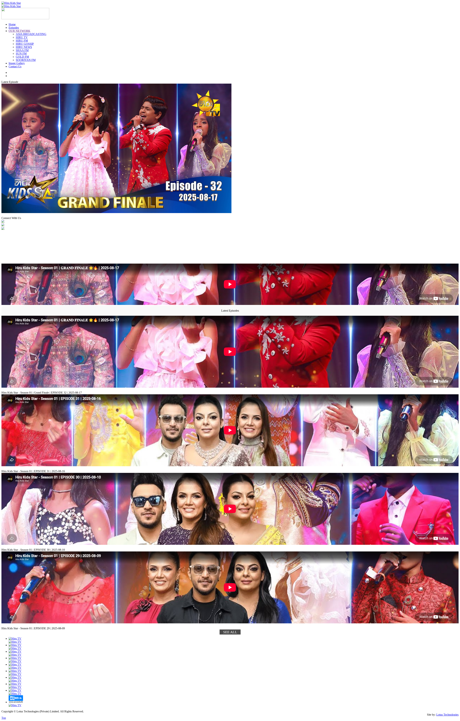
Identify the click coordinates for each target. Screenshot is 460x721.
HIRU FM (22, 40)
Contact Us (15, 66)
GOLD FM (22, 56)
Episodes (14, 27)
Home (12, 24)
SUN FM (21, 53)
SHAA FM (22, 50)
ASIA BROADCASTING (31, 34)
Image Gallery (17, 63)
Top (3, 717)
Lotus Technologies (447, 714)
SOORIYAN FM (26, 59)
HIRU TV (22, 37)
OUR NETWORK (19, 30)
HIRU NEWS (24, 47)
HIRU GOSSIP (25, 43)
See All (230, 632)
